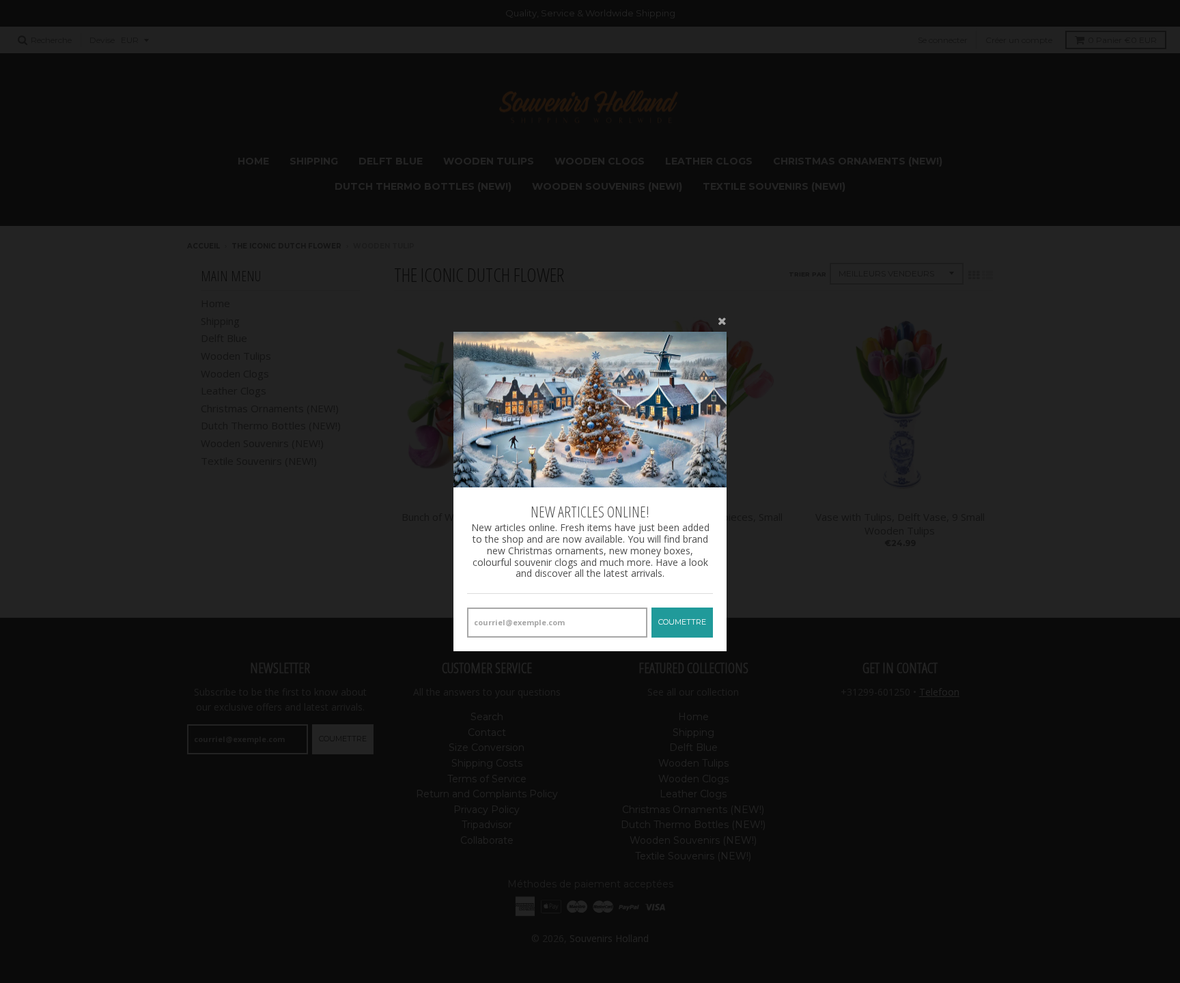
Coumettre (682, 622)
